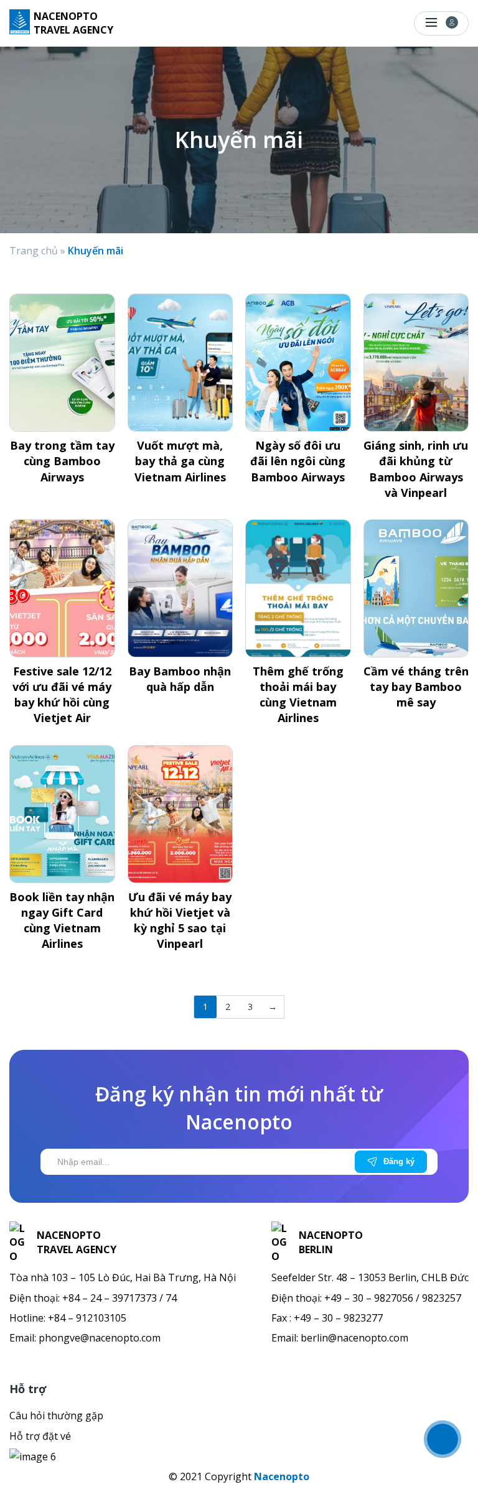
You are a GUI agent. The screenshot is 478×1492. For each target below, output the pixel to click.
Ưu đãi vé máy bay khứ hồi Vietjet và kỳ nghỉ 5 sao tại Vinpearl (180, 920)
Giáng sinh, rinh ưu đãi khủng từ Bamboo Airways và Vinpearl (415, 469)
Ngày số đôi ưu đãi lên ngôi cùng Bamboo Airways (297, 461)
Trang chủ (33, 250)
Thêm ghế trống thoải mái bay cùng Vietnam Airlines (298, 695)
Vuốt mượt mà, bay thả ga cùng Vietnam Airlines (180, 461)
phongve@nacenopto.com (100, 1338)
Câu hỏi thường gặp (56, 1415)
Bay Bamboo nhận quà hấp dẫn (180, 679)
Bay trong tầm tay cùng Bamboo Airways (62, 461)
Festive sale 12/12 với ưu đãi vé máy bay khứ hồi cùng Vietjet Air (61, 695)
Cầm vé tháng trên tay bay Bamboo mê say (416, 687)
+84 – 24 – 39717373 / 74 (119, 1298)
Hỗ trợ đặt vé (40, 1436)
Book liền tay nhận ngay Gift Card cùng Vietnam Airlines (62, 920)
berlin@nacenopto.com (354, 1338)
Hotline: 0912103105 (327, 22)
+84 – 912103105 (87, 1318)
